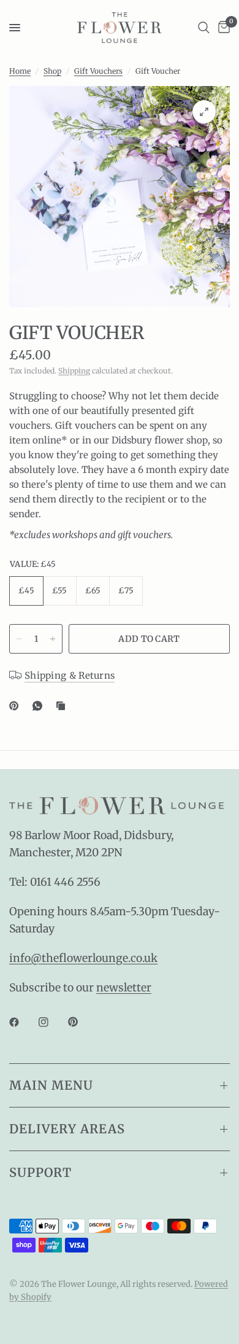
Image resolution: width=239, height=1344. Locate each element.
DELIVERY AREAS (67, 1128)
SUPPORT (40, 1172)
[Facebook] (22, 1022)
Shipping (74, 370)
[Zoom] (204, 111)
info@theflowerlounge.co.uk (83, 958)
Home (20, 71)
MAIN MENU (51, 1085)
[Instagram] (52, 1022)
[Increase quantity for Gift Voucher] (53, 639)
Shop (52, 71)
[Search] (204, 27)
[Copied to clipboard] (63, 705)
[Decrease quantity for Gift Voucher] (19, 639)
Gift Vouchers (98, 71)
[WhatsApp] (39, 705)
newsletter (123, 987)
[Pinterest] (16, 705)
